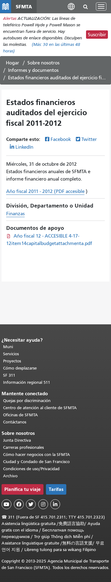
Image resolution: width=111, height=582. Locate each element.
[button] (71, 6)
